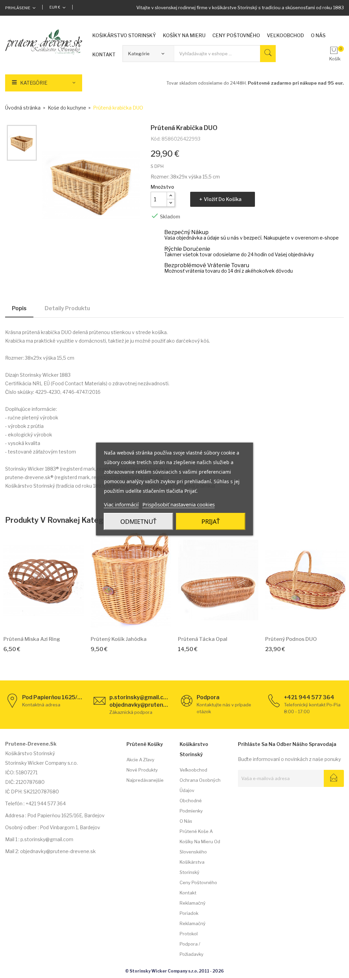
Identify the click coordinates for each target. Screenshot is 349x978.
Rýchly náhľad (51, 620)
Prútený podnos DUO (291, 639)
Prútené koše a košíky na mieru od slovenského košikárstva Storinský (200, 852)
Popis (19, 308)
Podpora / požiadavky (191, 949)
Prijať (210, 521)
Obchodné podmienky (191, 806)
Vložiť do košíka (222, 199)
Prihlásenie (17, 7)
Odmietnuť (138, 521)
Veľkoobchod (193, 770)
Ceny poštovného (198, 882)
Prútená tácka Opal (202, 639)
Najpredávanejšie (145, 780)
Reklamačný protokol (193, 928)
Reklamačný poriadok (193, 908)
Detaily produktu (67, 308)
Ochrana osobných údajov (200, 785)
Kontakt (188, 892)
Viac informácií (121, 504)
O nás (186, 821)
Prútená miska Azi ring (31, 639)
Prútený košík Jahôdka (119, 639)
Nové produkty (142, 770)
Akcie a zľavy (140, 759)
